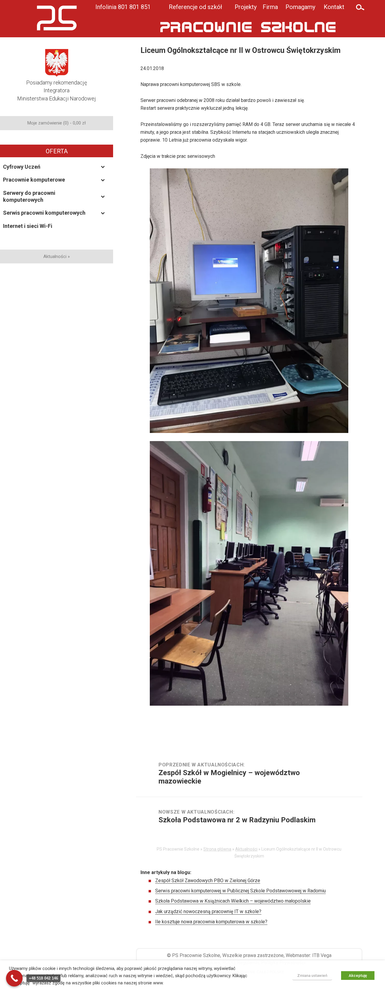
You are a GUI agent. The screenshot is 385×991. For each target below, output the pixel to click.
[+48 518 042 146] (14, 978)
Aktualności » (56, 256)
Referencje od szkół (195, 7)
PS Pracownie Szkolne (196, 955)
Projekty (246, 7)
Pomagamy (300, 7)
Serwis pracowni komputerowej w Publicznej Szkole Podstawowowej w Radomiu (240, 891)
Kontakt (334, 7)
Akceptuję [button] (358, 975)
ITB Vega (321, 955)
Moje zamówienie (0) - (56, 123)
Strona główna (217, 849)
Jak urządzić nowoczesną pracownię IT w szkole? (208, 911)
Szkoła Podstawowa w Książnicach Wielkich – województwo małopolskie (233, 901)
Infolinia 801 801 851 (123, 7)
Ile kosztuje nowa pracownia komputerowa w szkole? (211, 922)
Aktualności (246, 849)
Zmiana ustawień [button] (312, 975)
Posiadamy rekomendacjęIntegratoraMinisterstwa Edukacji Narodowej (56, 90)
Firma (270, 7)
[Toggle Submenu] (102, 166)
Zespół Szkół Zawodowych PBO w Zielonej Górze (207, 880)
